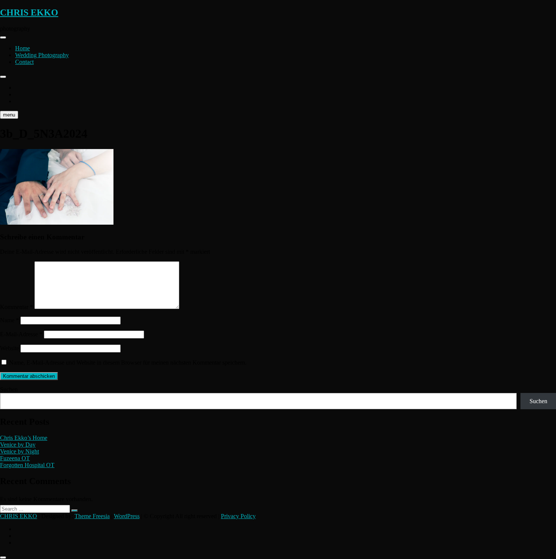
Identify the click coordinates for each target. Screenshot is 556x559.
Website (9, 348)
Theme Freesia (92, 516)
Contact (24, 62)
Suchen (9, 389)
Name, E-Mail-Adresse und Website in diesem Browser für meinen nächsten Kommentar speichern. (128, 362)
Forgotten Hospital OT (27, 465)
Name (9, 320)
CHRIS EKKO (29, 12)
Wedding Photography (42, 55)
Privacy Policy (238, 516)
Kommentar (16, 307)
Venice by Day (18, 444)
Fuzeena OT (15, 458)
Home (22, 48)
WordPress (127, 516)
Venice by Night (19, 451)
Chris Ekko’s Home (23, 438)
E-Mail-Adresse (21, 334)
